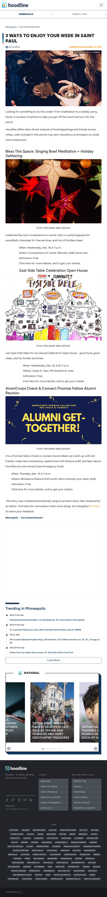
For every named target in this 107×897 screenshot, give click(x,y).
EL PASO (30, 846)
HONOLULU (65, 850)
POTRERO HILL (73, 867)
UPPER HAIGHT (57, 879)
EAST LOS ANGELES (15, 846)
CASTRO (94, 834)
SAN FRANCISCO (39, 830)
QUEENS (86, 867)
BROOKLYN (83, 834)
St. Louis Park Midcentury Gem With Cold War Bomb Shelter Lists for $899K (45, 630)
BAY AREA (95, 830)
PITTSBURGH (39, 867)
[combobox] (27, 14)
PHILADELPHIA (14, 867)
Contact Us (46, 808)
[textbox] (80, 14)
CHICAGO (27, 838)
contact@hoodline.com (16, 809)
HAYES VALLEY (37, 850)
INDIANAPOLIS (89, 850)
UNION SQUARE (41, 879)
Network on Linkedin (50, 797)
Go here (94, 506)
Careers (77, 787)
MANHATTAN (85, 854)
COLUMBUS (79, 838)
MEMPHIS (17, 858)
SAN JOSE (25, 830)
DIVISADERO (47, 842)
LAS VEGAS (25, 854)
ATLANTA (30, 834)
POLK (50, 867)
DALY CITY (83, 830)
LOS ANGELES (55, 854)
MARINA (97, 854)
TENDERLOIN (13, 879)
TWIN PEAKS (27, 879)
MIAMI (27, 858)
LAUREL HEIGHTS (39, 854)
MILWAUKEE (52, 858)
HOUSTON (77, 850)
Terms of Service (82, 803)
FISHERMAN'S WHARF (92, 846)
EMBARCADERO (43, 846)
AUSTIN (40, 834)
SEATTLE (38, 875)
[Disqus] (53, 560)
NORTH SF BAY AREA (68, 830)
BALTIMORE (51, 834)
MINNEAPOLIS (66, 858)
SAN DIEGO (92, 871)
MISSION (78, 858)
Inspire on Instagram (50, 803)
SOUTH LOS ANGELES (62, 875)
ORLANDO (92, 862)
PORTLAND (60, 867)
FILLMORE (56, 846)
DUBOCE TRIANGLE (78, 842)
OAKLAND (53, 830)
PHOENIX (27, 867)
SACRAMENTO (49, 871)
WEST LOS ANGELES (92, 879)
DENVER (24, 842)
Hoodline (14, 47)
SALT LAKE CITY (64, 871)
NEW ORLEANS (18, 862)
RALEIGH (96, 867)
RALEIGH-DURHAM (18, 871)
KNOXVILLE (12, 854)
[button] (9, 749)
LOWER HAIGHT (70, 854)
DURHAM (93, 842)
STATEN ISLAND (80, 875)
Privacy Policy (80, 797)
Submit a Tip (80, 781)
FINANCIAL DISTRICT (72, 846)
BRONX (72, 834)
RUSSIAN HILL (34, 871)
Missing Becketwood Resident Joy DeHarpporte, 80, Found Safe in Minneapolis (47, 620)
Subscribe (45, 781)
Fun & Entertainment (29, 27)
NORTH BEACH (62, 862)
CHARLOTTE (15, 838)
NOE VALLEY (48, 862)
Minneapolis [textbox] (26, 14)
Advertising (79, 792)
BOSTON (63, 834)
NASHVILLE (89, 858)
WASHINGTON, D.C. (73, 879)
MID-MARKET (39, 858)
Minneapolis (11, 27)
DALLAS (14, 842)
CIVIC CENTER (52, 838)
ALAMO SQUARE (17, 834)
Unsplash (96, 52)
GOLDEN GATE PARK (20, 850)
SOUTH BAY (13, 830)
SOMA (48, 875)
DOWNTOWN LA (61, 842)
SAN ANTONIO (79, 871)
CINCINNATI (38, 838)
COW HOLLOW (92, 838)
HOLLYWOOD (52, 850)
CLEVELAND (66, 838)
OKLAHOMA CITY (78, 862)
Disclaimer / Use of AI (84, 808)
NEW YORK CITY (33, 862)
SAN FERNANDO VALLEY (22, 875)
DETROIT (34, 842)
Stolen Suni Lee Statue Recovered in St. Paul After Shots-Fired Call (41, 652)
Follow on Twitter (49, 787)
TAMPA (92, 875)
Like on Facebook (49, 792)
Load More (53, 660)
